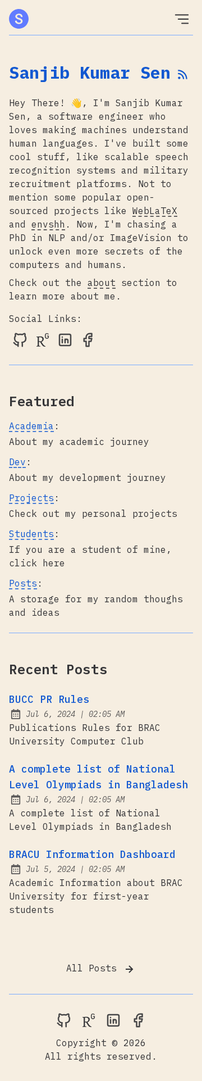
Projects (31, 497)
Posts (23, 583)
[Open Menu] (182, 18)
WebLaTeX (154, 210)
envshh (48, 224)
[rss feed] (183, 75)
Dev (17, 461)
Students (31, 533)
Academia (31, 426)
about (102, 282)
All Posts (94, 968)
